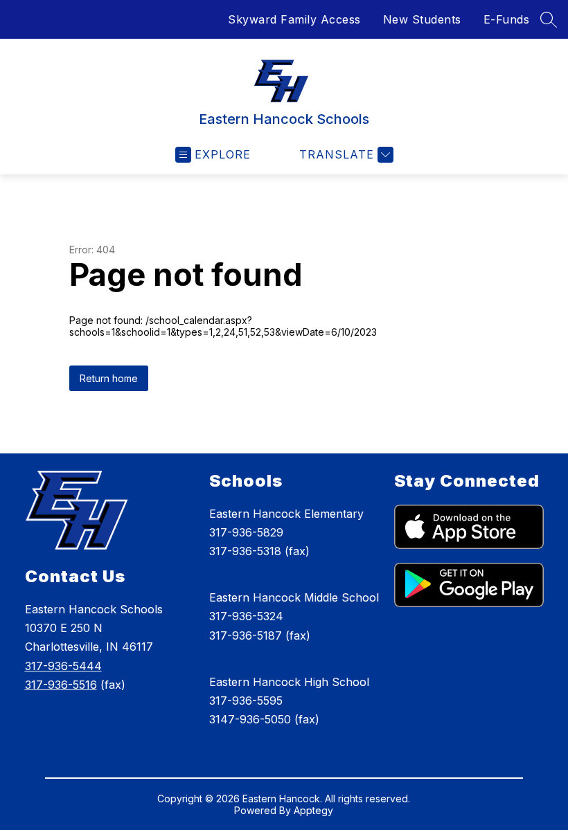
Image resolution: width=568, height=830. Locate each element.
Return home (109, 378)
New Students (422, 19)
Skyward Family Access (294, 19)
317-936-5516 (61, 685)
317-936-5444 (63, 666)
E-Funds (506, 19)
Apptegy (313, 810)
